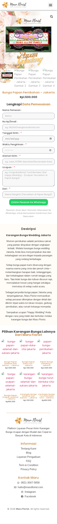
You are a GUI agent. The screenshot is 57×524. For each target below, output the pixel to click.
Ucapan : (7, 167)
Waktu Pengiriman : (13, 144)
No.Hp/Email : (9, 121)
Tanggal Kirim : (11, 133)
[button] (50, 5)
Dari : (5, 189)
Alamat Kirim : (10, 156)
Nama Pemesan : (12, 110)
